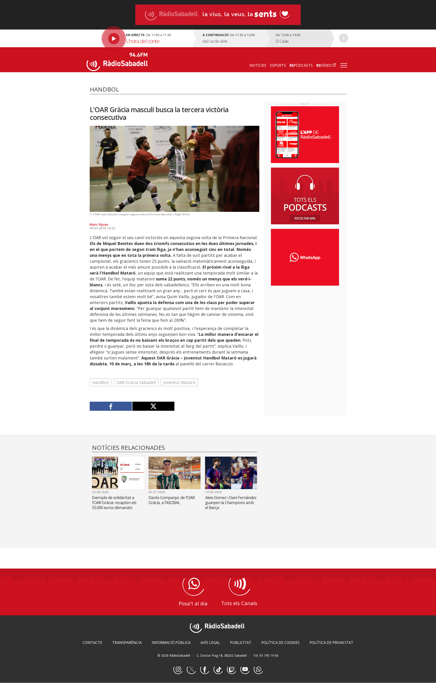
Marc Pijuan (99, 224)
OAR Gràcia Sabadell (136, 382)
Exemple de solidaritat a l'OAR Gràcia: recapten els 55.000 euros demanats (114, 502)
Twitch (231, 669)
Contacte (92, 642)
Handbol (100, 382)
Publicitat (240, 642)
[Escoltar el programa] (139, 38)
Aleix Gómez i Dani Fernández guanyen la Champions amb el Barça (230, 502)
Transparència (127, 642)
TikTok (218, 669)
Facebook (204, 669)
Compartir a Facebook (111, 406)
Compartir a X (153, 406)
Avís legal (210, 642)
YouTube (245, 669)
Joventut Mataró (179, 382)
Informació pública (171, 642)
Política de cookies (280, 642)
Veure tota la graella (343, 38)
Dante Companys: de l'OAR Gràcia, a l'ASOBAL (172, 500)
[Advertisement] (305, 318)
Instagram (178, 669)
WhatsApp (258, 669)
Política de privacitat (331, 642)
